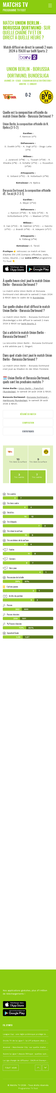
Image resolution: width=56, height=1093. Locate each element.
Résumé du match (28, 414)
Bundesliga (38, 297)
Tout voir (11, 1067)
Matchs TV (15, 6)
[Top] (47, 1086)
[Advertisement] (28, 782)
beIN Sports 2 (28, 323)
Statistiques (28, 431)
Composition (28, 422)
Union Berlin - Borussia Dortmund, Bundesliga (28, 72)
